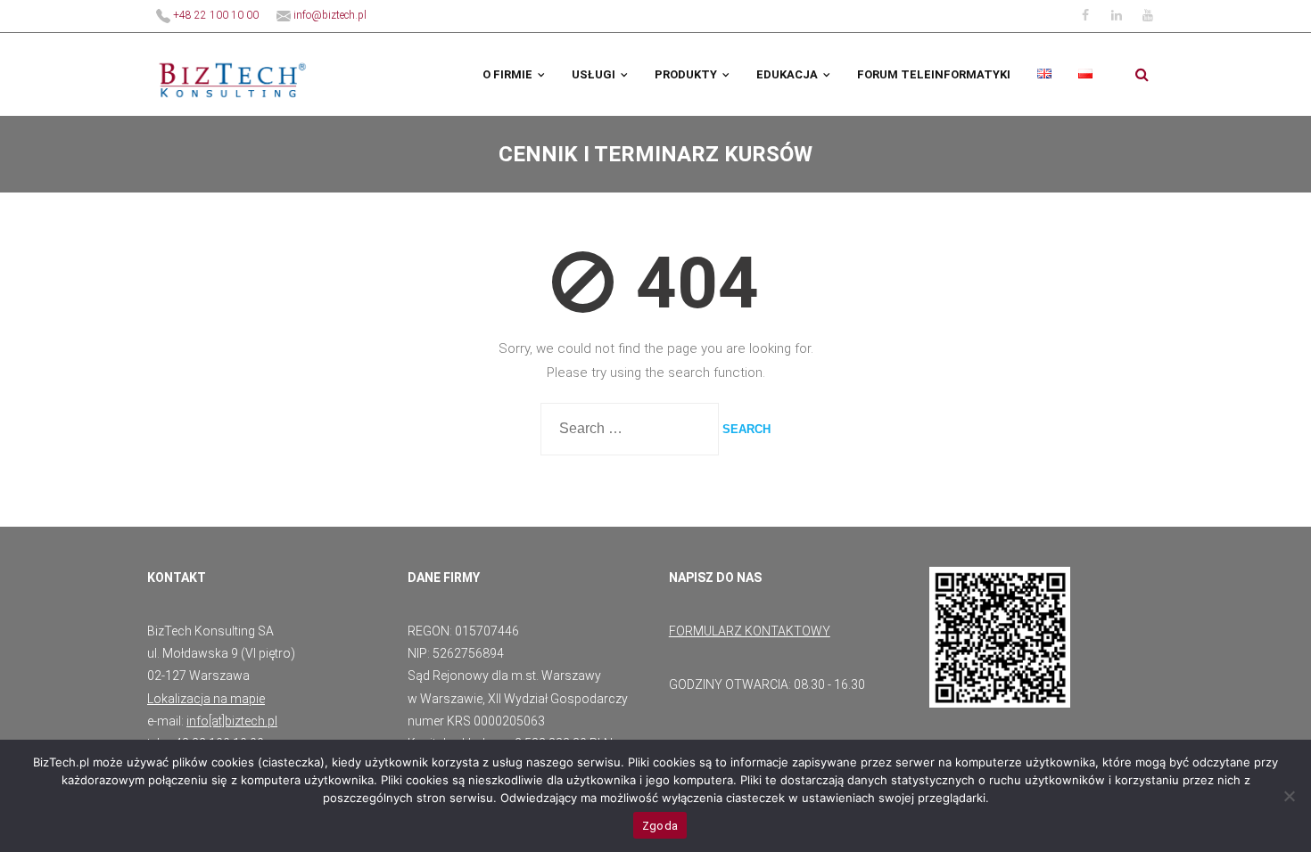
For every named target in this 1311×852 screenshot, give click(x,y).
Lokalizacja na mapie (206, 699)
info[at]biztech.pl (231, 721)
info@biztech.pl (329, 15)
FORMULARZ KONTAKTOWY (749, 631)
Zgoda (660, 825)
